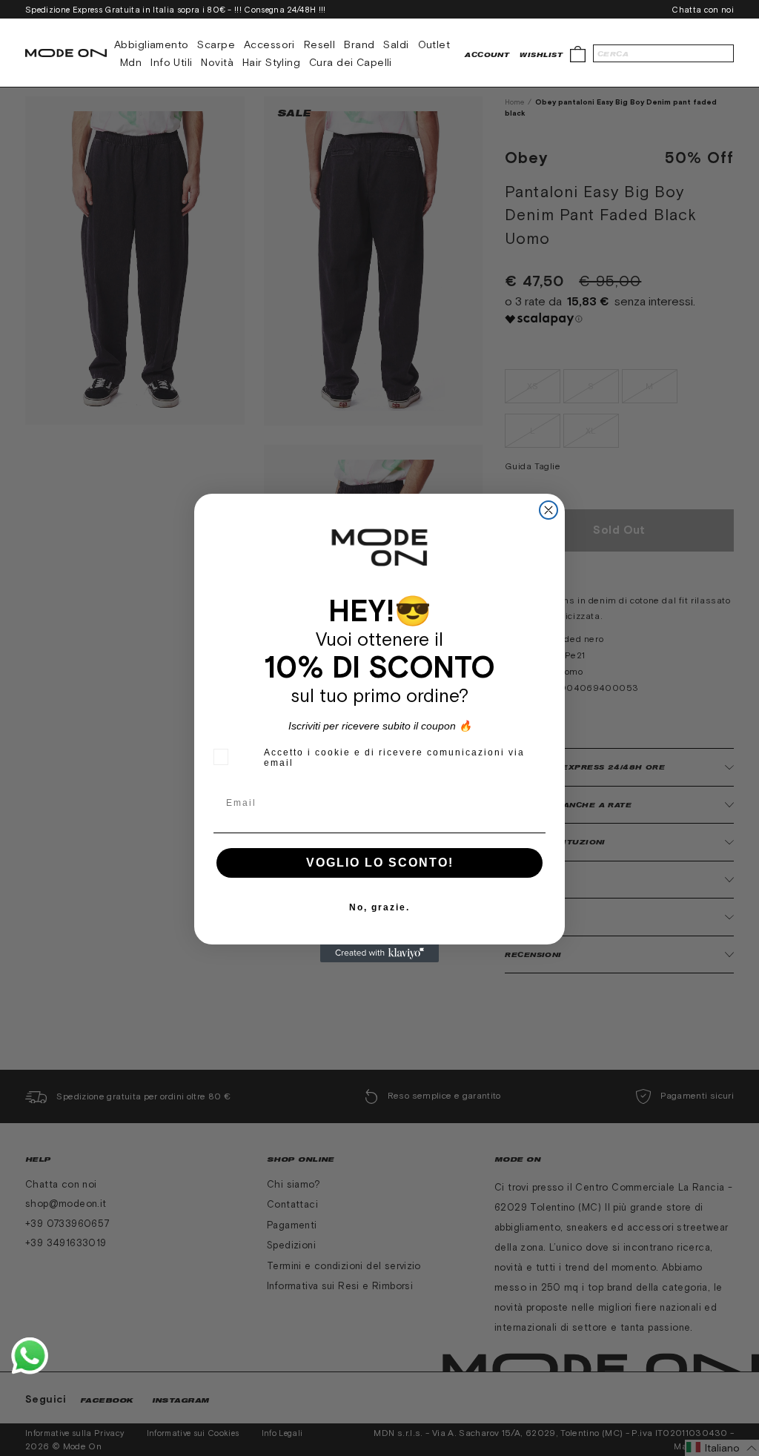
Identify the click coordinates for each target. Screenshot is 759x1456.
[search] (663, 53)
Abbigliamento (151, 44)
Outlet (434, 44)
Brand (359, 44)
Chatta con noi (703, 9)
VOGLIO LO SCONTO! (380, 862)
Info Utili (171, 62)
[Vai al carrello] (578, 53)
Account (487, 54)
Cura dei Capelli (350, 62)
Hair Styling (271, 62)
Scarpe (216, 44)
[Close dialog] (548, 510)
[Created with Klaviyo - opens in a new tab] (379, 953)
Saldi (395, 44)
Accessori (269, 44)
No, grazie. (379, 907)
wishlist (541, 54)
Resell (320, 44)
